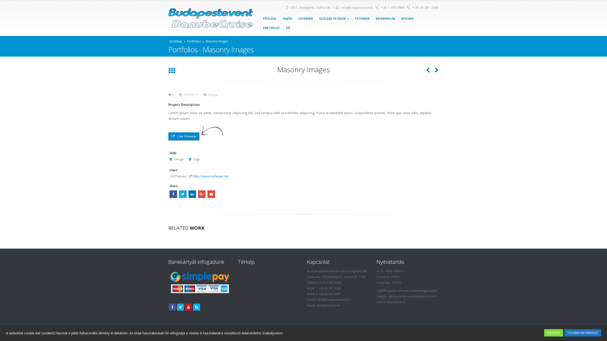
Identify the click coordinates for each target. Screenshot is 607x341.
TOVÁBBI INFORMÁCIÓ (582, 333)
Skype (196, 307)
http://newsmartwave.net (210, 176)
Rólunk (407, 19)
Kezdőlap (176, 41)
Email (211, 194)
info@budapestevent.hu (357, 8)
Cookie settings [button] (528, 333)
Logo (196, 159)
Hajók (287, 19)
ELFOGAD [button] (553, 333)
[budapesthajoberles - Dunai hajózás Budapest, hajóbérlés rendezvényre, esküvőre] (210, 18)
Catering (305, 19)
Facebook (173, 194)
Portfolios (194, 41)
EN (288, 28)
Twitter (183, 194)
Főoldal (270, 19)
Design (213, 95)
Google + (202, 194)
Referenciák (385, 19)
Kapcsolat (271, 28)
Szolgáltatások (332, 19)
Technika (362, 19)
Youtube (188, 307)
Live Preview (186, 136)
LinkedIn (192, 194)
